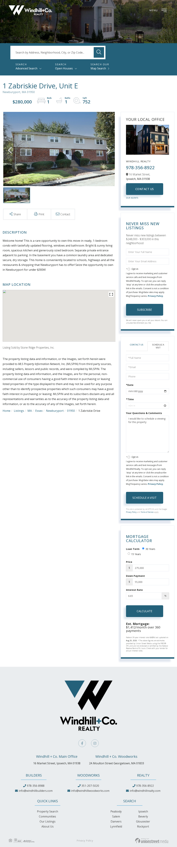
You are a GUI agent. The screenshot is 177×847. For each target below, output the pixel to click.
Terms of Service (147, 512)
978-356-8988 (35, 786)
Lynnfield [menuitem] (116, 826)
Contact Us (144, 189)
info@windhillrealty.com (145, 791)
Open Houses (64, 68)
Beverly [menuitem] (143, 816)
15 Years (136, 554)
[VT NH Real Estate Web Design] (151, 840)
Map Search (98, 68)
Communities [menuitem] (47, 816)
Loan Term (132, 549)
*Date (129, 385)
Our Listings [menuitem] (47, 821)
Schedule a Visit (158, 346)
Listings (19, 411)
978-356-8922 (140, 167)
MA (29, 411)
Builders (34, 775)
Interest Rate (134, 589)
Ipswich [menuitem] (143, 811)
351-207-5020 (90, 786)
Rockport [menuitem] (143, 826)
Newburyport (55, 411)
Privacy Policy (155, 296)
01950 (71, 411)
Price (129, 562)
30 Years (150, 549)
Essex (39, 411)
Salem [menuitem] (116, 816)
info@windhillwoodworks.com (90, 791)
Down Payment (135, 576)
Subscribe (144, 310)
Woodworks (88, 775)
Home (6, 411)
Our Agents (132, 198)
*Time (130, 399)
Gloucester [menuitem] (143, 821)
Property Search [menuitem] (47, 811)
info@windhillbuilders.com (36, 791)
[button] (99, 52)
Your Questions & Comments (144, 413)
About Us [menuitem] (47, 826)
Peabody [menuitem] (116, 811)
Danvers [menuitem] (116, 821)
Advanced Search (26, 68)
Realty (143, 775)
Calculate (144, 611)
